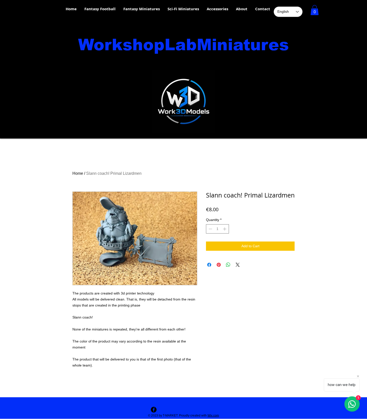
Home (77, 173)
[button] (314, 10)
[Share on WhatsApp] (228, 265)
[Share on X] (238, 265)
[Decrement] (210, 228)
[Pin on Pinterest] (219, 265)
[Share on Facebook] (209, 265)
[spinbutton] (217, 228)
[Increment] (225, 228)
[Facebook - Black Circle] (154, 409)
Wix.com (213, 415)
